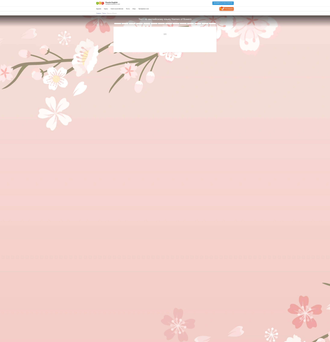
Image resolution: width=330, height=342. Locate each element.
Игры (134, 8)
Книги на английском (117, 8)
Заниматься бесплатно (223, 3)
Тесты (128, 8)
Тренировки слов (143, 8)
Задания (98, 8)
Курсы (106, 8)
